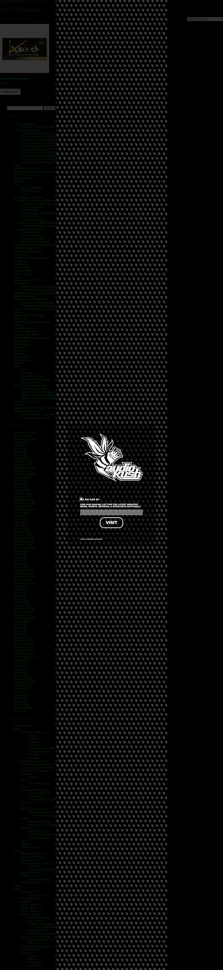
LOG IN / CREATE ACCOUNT (91, 539)
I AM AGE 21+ (91, 499)
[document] (111, 485)
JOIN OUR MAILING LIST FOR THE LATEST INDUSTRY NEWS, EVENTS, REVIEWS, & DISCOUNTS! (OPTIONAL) (110, 506)
